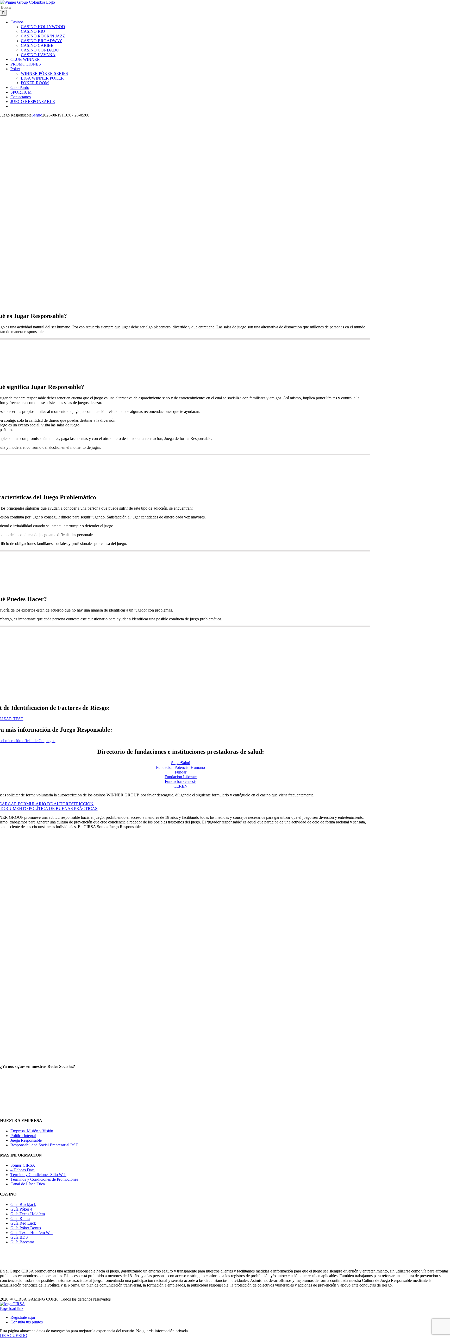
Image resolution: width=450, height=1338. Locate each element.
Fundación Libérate (181, 777)
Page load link (11, 1308)
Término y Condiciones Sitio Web (38, 1174)
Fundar (180, 772)
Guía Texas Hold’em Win (31, 1232)
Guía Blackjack (23, 1204)
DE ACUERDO (13, 1335)
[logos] (225, 981)
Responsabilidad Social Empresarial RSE (44, 1145)
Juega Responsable (26, 1140)
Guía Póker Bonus (25, 1228)
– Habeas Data (22, 1170)
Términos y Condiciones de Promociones (44, 1179)
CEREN (180, 786)
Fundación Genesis (180, 781)
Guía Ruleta (20, 1218)
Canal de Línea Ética (27, 1184)
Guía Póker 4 (21, 1209)
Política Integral (23, 1135)
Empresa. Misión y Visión (31, 1131)
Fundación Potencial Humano (180, 767)
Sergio (37, 115)
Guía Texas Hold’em (27, 1214)
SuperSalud (180, 763)
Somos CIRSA (22, 1165)
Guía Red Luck (23, 1223)
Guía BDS (19, 1237)
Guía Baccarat (22, 1242)
